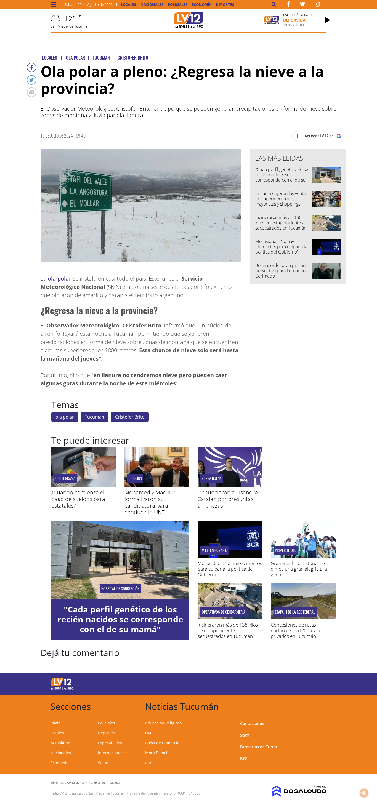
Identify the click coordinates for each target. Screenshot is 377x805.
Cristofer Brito (130, 417)
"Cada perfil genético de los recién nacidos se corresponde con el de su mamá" (282, 177)
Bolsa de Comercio (162, 742)
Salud (103, 762)
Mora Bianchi (157, 752)
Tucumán (94, 417)
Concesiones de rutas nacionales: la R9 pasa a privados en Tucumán (295, 630)
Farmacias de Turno (258, 746)
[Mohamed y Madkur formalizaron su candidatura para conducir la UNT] (156, 486)
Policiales (177, 4)
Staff (244, 735)
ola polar (59, 278)
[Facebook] (31, 67)
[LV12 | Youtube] (295, 682)
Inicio (55, 723)
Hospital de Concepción (120, 589)
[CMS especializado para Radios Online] (295, 791)
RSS (243, 758)
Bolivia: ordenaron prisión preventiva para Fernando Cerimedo (280, 270)
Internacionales (112, 752)
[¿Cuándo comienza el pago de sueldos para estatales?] (83, 486)
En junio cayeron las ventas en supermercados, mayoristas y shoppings (281, 198)
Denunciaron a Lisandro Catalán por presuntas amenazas (228, 499)
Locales (128, 4)
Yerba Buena (212, 478)
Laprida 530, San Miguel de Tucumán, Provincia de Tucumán (115, 793)
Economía (201, 4)
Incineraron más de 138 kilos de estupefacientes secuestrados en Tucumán (280, 222)
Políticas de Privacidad (105, 782)
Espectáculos (110, 742)
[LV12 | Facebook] (288, 5)
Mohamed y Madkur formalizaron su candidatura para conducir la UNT (149, 502)
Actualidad (60, 742)
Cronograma (65, 478)
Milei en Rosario (214, 550)
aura (149, 762)
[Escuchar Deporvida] (327, 20)
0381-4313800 (189, 793)
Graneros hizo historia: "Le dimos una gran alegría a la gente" (299, 569)
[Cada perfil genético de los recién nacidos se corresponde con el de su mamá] (120, 560)
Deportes (225, 4)
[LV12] (62, 689)
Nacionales (151, 4)
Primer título (286, 550)
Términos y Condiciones (68, 782)
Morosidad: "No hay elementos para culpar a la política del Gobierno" (281, 246)
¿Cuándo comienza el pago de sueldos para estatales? (78, 499)
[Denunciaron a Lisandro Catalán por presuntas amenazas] (230, 486)
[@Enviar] (31, 92)
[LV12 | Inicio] (320, 705)
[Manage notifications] (364, 792)
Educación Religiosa (163, 723)
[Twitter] (31, 80)
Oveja (150, 732)
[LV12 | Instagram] (317, 5)
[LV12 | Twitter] (302, 5)
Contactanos (252, 723)
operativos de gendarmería (223, 612)
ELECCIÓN (135, 478)
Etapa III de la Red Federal (295, 612)
